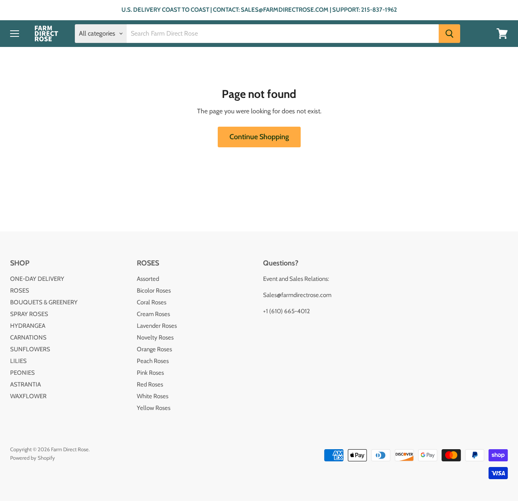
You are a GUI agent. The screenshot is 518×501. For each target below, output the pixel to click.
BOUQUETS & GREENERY (44, 302)
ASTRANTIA (25, 384)
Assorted (148, 278)
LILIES (18, 361)
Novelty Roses (155, 337)
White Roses (152, 396)
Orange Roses (154, 349)
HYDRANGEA (27, 325)
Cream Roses (153, 314)
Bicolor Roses (154, 290)
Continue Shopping (259, 136)
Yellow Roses (153, 408)
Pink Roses (150, 372)
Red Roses (150, 384)
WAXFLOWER (28, 396)
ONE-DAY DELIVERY (37, 278)
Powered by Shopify (32, 457)
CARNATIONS (28, 337)
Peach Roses (153, 361)
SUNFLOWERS (30, 349)
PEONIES (22, 372)
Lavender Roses (157, 325)
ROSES (19, 290)
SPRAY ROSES (29, 314)
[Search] (449, 33)
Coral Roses (151, 302)
